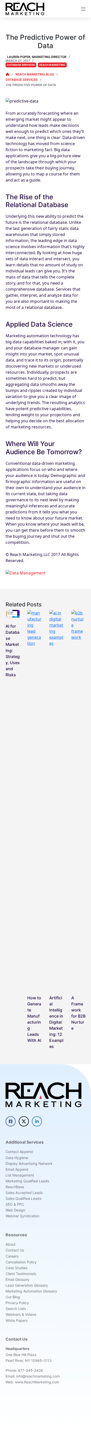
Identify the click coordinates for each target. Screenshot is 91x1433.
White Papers (17, 1320)
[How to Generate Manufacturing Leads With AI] (34, 800)
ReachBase (15, 1187)
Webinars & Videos (21, 1314)
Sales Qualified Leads (23, 1198)
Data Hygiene (17, 1158)
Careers (12, 1256)
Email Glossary (17, 1279)
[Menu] (83, 9)
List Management (20, 1175)
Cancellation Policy (21, 1262)
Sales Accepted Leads (24, 1192)
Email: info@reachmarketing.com (33, 1376)
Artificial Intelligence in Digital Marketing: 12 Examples (56, 1022)
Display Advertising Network (29, 1163)
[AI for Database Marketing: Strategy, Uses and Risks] (13, 614)
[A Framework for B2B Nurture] (78, 800)
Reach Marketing (52, 65)
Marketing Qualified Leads (27, 1181)
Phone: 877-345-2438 (24, 1370)
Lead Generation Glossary (27, 1285)
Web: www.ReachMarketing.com (32, 1382)
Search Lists (16, 1308)
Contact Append (19, 1151)
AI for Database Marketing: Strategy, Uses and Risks (13, 650)
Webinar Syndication (22, 1216)
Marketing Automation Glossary (31, 1291)
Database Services (21, 65)
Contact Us (15, 1250)
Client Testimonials (21, 1273)
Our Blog (13, 1297)
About (10, 1244)
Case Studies (16, 1268)
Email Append (17, 1169)
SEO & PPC (15, 1204)
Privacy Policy (17, 1303)
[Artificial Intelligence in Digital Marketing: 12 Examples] (56, 800)
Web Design (15, 1210)
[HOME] (7, 74)
